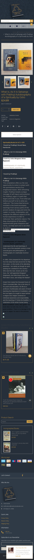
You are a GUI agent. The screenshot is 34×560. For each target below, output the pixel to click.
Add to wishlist (6, 104)
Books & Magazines (26, 32)
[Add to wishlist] (3, 333)
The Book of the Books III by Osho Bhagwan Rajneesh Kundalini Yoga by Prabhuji (23, 552)
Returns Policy (5, 521)
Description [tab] (17, 135)
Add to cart (16, 109)
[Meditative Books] (17, 9)
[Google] (19, 126)
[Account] (10, 26)
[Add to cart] (29, 356)
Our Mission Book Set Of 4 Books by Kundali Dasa (14, 356)
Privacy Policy (4, 518)
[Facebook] (2, 126)
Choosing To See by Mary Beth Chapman (20, 444)
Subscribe (5, 548)
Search (29, 421)
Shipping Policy (5, 523)
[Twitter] (7, 126)
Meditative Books (14, 115)
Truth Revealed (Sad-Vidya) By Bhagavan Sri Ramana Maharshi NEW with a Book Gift (14, 401)
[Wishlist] (17, 26)
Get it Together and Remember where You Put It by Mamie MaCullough (20, 433)
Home (15, 32)
